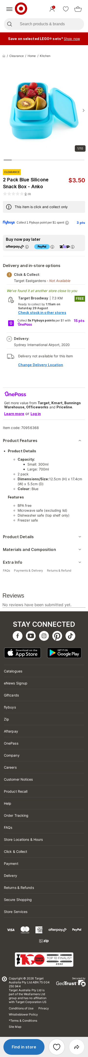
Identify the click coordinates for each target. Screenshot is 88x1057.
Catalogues (13, 671)
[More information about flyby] (66, 222)
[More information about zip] (72, 246)
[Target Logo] (21, 9)
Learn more (14, 414)
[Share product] (77, 1047)
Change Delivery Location (40, 365)
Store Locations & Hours (23, 839)
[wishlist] (66, 9)
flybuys (10, 707)
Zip (6, 719)
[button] (23, 1047)
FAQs (8, 827)
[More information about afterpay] (26, 246)
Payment (11, 863)
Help (7, 803)
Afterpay (11, 731)
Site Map (15, 1027)
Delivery (10, 875)
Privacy (43, 1008)
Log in (36, 414)
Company (12, 755)
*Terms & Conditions (23, 1020)
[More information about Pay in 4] (52, 246)
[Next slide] (83, 110)
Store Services (15, 912)
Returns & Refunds (19, 887)
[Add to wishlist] (57, 1047)
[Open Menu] (9, 9)
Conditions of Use (21, 1008)
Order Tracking (16, 815)
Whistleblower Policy (23, 1014)
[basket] (78, 9)
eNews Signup (15, 683)
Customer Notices (18, 779)
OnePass (11, 743)
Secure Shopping (18, 899)
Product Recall (15, 791)
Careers (10, 767)
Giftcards (11, 695)
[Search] (9, 24)
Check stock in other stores (42, 312)
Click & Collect (15, 851)
